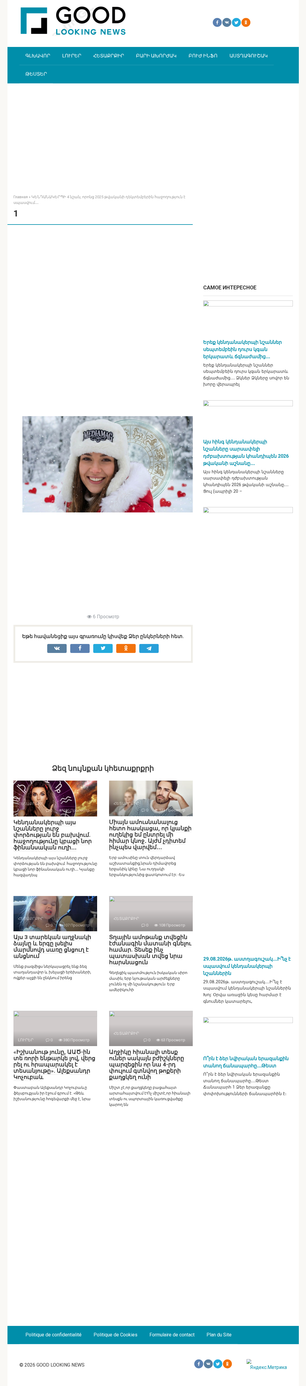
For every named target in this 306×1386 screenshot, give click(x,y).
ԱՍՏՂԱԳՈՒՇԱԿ (249, 56)
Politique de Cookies (115, 1335)
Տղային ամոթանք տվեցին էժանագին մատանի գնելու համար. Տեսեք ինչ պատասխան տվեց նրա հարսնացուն (150, 950)
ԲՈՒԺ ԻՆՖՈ (203, 56)
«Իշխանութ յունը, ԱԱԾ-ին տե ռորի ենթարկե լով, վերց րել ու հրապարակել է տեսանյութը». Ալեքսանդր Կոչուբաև (54, 1064)
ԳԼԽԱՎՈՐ (37, 56)
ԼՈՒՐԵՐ (71, 56)
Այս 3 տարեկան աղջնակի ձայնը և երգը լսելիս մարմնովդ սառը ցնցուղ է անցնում (52, 946)
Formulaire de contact (172, 1335)
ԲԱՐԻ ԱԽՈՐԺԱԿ (156, 56)
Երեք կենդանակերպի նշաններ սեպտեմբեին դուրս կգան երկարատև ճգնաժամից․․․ (242, 349)
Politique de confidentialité (53, 1335)
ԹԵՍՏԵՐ (36, 74)
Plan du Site (219, 1335)
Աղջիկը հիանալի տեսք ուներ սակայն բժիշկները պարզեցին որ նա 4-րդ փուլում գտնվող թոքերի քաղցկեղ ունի (146, 1064)
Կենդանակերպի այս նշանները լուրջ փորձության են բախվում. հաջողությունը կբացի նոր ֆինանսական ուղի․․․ (52, 835)
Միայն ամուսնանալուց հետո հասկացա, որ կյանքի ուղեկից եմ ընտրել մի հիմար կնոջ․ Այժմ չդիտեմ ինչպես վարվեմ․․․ (150, 835)
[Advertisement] (153, 134)
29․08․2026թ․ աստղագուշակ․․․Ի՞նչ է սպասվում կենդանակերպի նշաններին (247, 966)
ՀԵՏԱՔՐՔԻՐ (108, 56)
